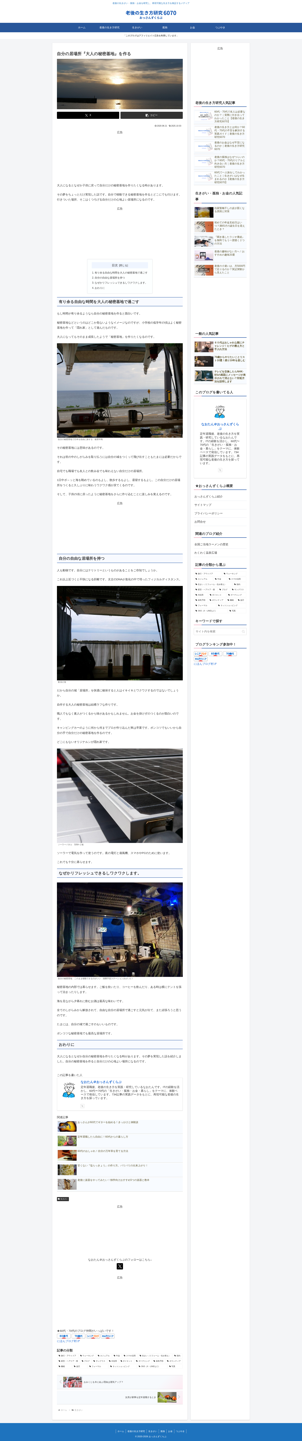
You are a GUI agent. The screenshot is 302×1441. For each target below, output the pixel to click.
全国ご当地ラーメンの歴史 (211, 544)
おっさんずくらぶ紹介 (208, 496)
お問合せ (200, 521)
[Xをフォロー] (82, 1106)
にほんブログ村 (67, 1341)
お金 (170, 1431)
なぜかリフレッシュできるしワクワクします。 (121, 282)
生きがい (64, 1199)
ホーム (120, 1431)
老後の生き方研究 (136, 1431)
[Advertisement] (120, 157)
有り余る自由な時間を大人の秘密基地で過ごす (121, 272)
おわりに (100, 287)
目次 (115, 265)
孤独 (162, 1431)
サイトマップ (202, 504)
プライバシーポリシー (208, 513)
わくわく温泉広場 (205, 552)
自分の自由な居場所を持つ (110, 277)
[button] (151, 115)
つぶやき (180, 1431)
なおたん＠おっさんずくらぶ (101, 1082)
